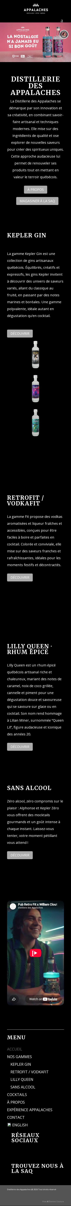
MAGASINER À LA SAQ (37, 201)
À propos (35, 189)
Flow (44, 1201)
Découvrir (20, 333)
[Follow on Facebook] (16, 1153)
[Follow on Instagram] (40, 1153)
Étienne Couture (56, 1201)
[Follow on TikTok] (28, 1153)
